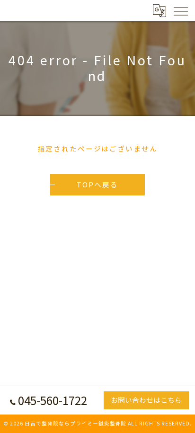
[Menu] (180, 10)
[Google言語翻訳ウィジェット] (159, 10)
